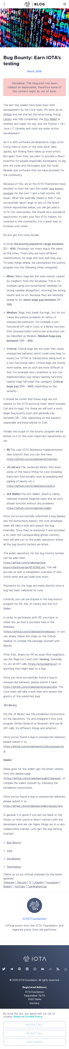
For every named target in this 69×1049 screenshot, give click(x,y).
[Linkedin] (27, 969)
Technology (14, 866)
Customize (34, 1042)
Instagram (52, 882)
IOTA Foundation (35, 919)
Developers (14, 858)
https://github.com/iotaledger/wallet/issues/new (32, 806)
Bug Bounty (14, 842)
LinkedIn (38, 882)
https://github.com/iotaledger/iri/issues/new (30, 687)
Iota (9, 850)
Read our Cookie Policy (28, 1016)
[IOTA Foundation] (34, 905)
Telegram (9, 882)
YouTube (19, 886)
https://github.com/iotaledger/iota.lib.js (31, 486)
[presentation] (6, 248)
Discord (22, 882)
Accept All (34, 1024)
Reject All (34, 1033)
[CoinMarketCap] (65, 969)
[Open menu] (4, 4)
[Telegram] (11, 969)
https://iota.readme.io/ (43, 664)
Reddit (7, 886)
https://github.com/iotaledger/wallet (29, 508)
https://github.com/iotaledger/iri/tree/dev (32, 459)
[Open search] (65, 4)
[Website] (34, 958)
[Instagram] (34, 969)
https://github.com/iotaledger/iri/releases (29, 631)
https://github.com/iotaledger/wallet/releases (32, 778)
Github (7, 114)
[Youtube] (42, 969)
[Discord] (19, 969)
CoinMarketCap (37, 886)
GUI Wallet (50, 119)
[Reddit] (50, 969)
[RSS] (58, 969)
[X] (3, 969)
